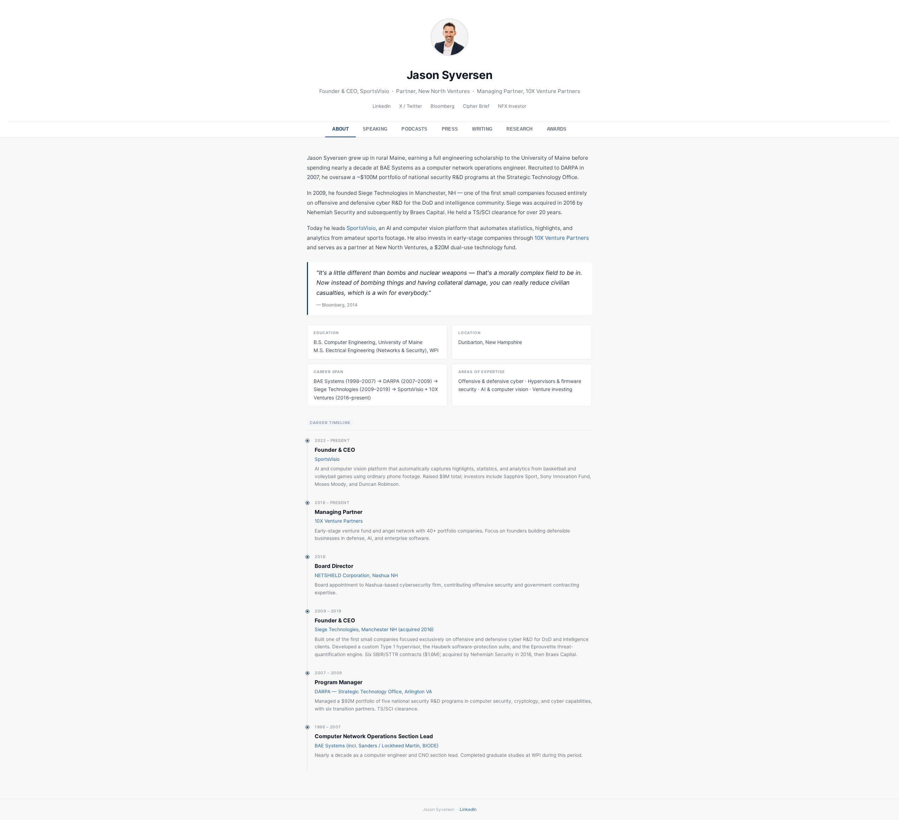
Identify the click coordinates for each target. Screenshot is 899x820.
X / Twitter (410, 106)
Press (450, 129)
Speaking (375, 129)
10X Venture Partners (561, 237)
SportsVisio (361, 228)
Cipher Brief (476, 106)
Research (519, 129)
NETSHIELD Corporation (342, 575)
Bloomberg (442, 106)
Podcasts (414, 129)
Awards (557, 129)
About (340, 129)
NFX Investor (512, 106)
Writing (482, 129)
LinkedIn (382, 106)
